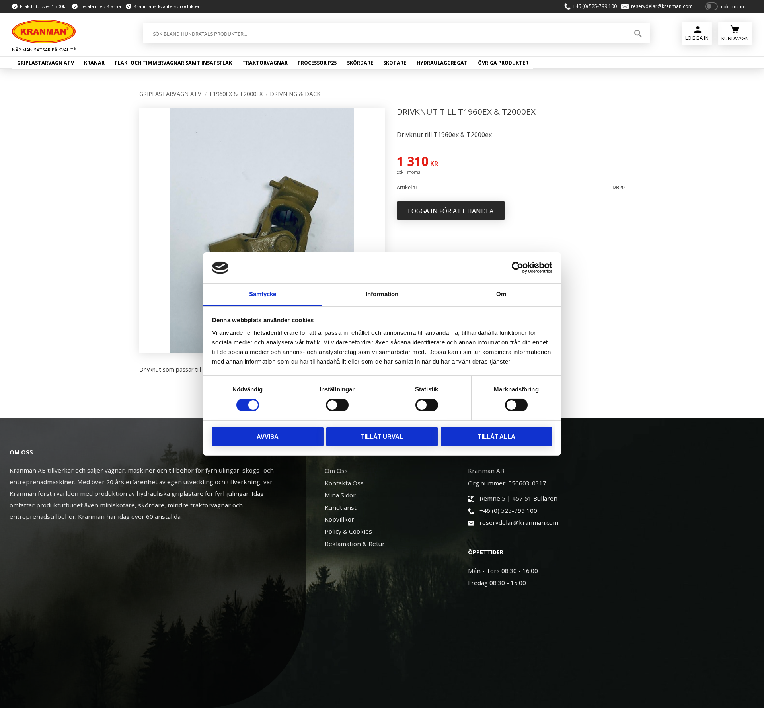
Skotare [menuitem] (394, 62)
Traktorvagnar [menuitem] (265, 62)
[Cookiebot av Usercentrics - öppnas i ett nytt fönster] (517, 268)
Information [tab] (382, 294)
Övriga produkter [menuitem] (503, 62)
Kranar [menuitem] (94, 62)
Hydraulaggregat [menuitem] (442, 62)
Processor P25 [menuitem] (317, 62)
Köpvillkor (339, 519)
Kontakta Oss (344, 483)
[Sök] (638, 33)
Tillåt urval (382, 436)
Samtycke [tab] (263, 294)
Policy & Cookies (348, 531)
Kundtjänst (341, 507)
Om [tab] (501, 294)
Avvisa (268, 436)
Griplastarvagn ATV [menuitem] (45, 62)
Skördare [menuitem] (360, 62)
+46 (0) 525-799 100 (595, 6)
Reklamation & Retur (355, 544)
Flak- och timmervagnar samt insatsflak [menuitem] (173, 62)
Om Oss (336, 471)
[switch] (337, 405)
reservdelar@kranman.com (662, 6)
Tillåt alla (496, 436)
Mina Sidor (340, 495)
